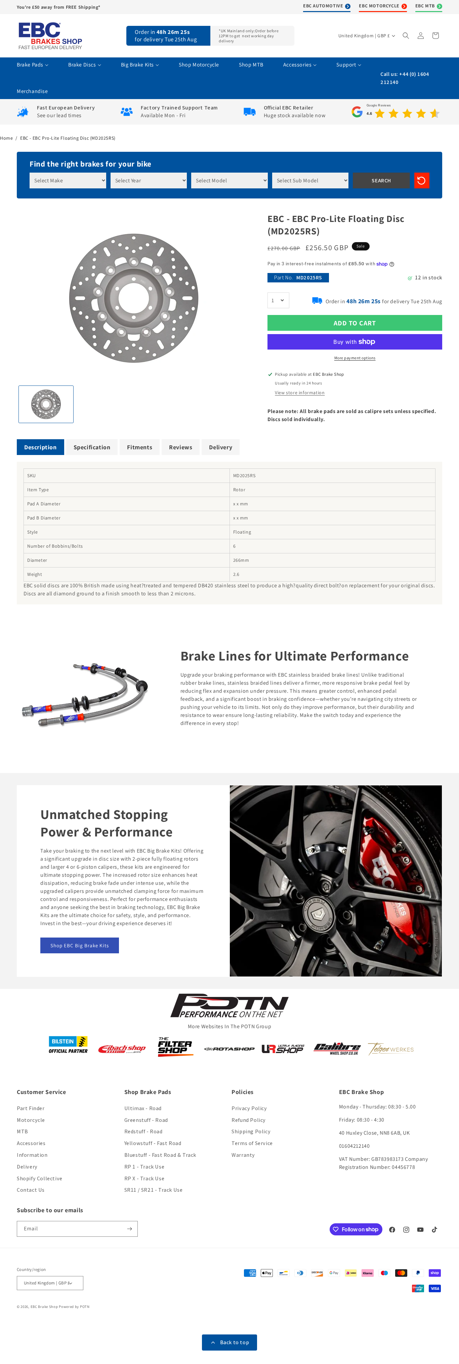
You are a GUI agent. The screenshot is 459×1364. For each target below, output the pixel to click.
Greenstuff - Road (146, 1120)
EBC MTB (425, 6)
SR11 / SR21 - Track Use (153, 1189)
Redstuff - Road (143, 1131)
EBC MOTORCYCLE (379, 6)
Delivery (27, 1166)
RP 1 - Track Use (144, 1166)
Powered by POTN (74, 1306)
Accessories (31, 1143)
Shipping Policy (251, 1131)
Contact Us (31, 1189)
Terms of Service (252, 1143)
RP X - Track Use (144, 1178)
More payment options (355, 357)
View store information (300, 393)
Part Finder (31, 1108)
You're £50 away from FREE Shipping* (58, 7)
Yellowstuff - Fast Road (152, 1143)
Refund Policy (249, 1120)
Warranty (243, 1154)
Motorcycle (31, 1120)
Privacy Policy (249, 1108)
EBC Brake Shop (44, 1306)
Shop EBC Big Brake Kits (79, 945)
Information (32, 1154)
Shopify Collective (39, 1178)
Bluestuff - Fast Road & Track (160, 1154)
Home (6, 138)
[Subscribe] (130, 1229)
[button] (406, 35)
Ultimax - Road (143, 1108)
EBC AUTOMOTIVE (323, 6)
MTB (22, 1131)
